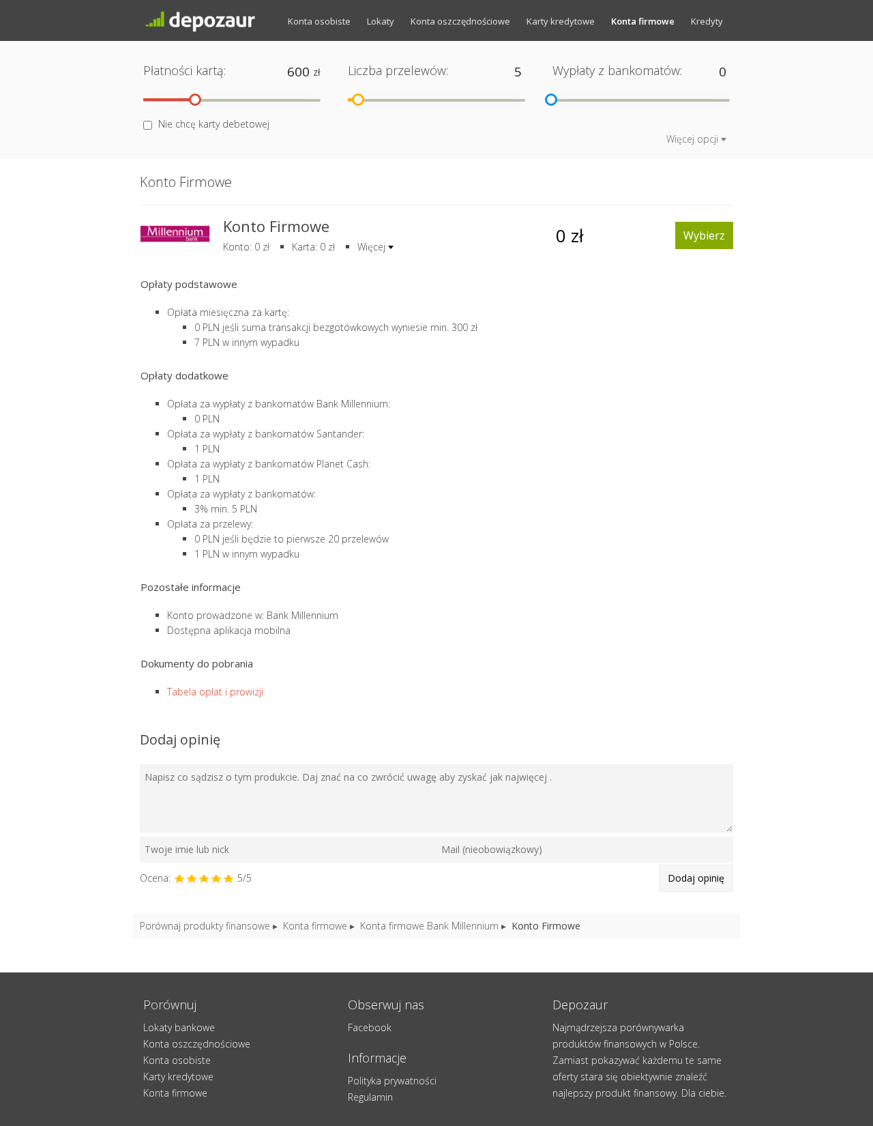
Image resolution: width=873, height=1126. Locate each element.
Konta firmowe (643, 21)
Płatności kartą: (184, 70)
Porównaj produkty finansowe (205, 925)
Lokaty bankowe (179, 1027)
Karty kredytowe (561, 21)
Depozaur (211, 20)
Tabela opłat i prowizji (215, 691)
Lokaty (380, 21)
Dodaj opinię (696, 877)
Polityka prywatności (392, 1080)
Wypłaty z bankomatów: (617, 70)
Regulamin (370, 1097)
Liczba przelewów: (398, 70)
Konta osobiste (319, 21)
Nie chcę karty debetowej (213, 123)
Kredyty (707, 21)
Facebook (369, 1027)
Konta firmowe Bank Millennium (429, 925)
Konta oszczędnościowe (460, 21)
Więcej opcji (692, 138)
